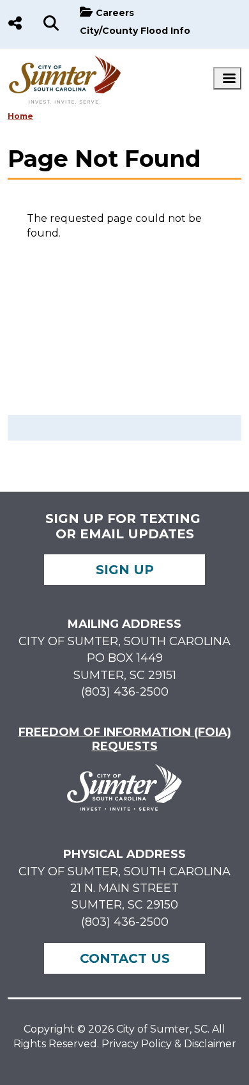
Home (20, 116)
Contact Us (125, 958)
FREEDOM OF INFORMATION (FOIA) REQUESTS (125, 739)
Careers (115, 13)
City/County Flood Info (135, 30)
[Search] (51, 24)
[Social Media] (15, 24)
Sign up (125, 569)
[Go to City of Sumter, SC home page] (65, 62)
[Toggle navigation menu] (227, 78)
